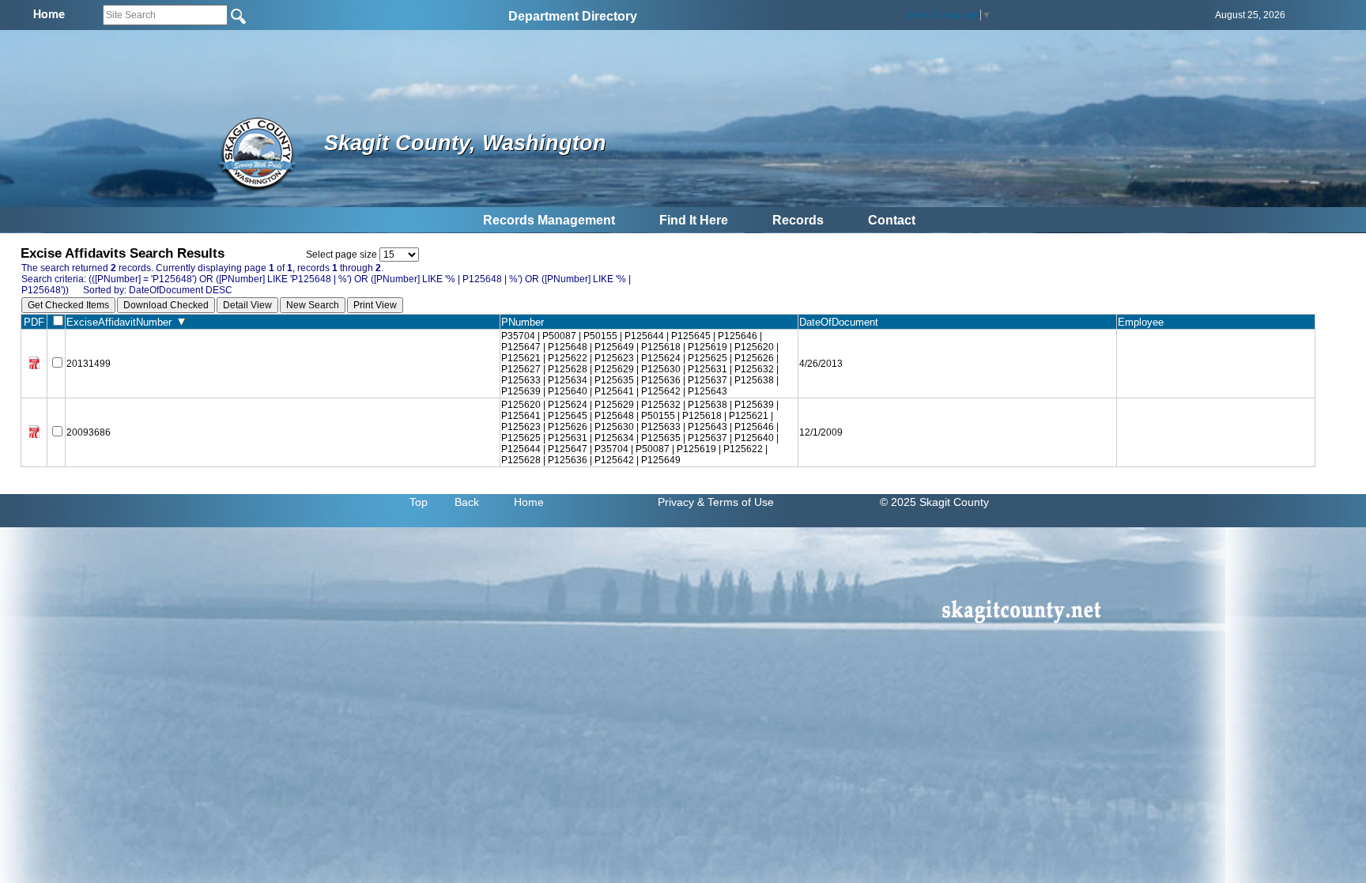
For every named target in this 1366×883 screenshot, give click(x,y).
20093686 (88, 432)
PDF (34, 322)
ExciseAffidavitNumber (122, 322)
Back (467, 502)
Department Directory (572, 16)
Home (529, 502)
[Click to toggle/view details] (1215, 364)
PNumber (525, 322)
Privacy (676, 502)
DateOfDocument (842, 322)
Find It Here (693, 220)
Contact (891, 220)
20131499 (88, 363)
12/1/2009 (821, 432)
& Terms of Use (735, 502)
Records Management (549, 220)
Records (798, 220)
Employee (1144, 322)
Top (418, 502)
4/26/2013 (821, 363)
